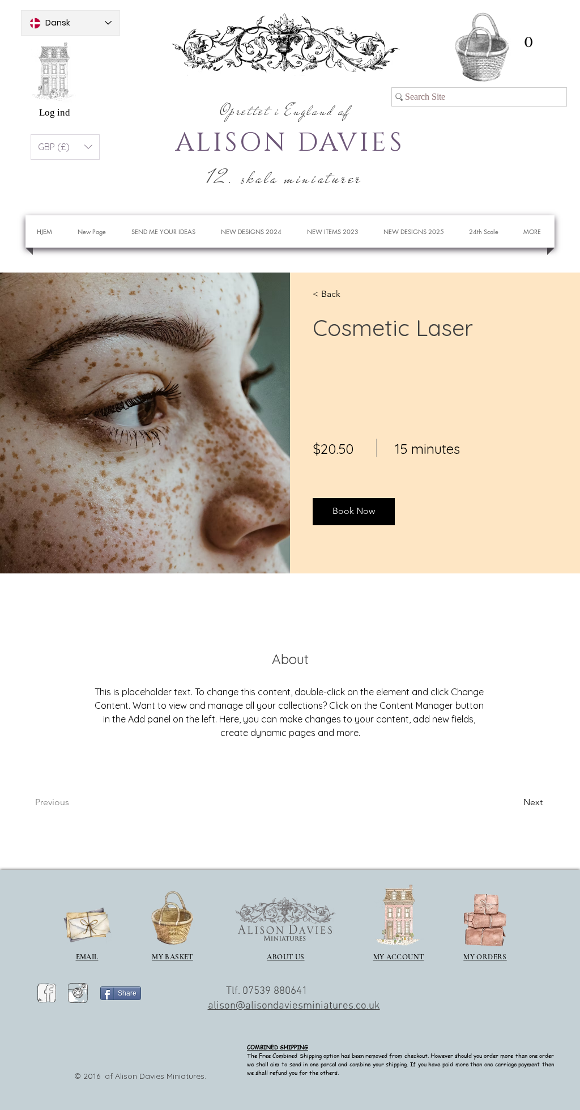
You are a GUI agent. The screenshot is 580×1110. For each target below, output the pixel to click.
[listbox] (65, 147)
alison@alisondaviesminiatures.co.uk (294, 1006)
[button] (528, 42)
